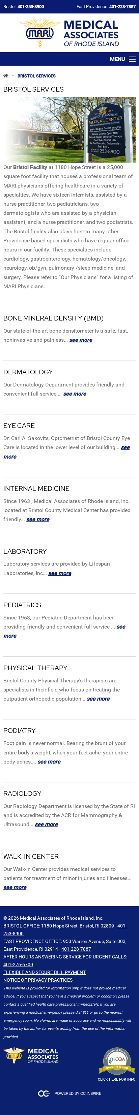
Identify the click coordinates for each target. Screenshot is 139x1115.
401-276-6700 (18, 964)
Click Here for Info (117, 1079)
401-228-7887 (76, 949)
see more (80, 340)
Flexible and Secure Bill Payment (44, 972)
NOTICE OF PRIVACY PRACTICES (38, 980)
